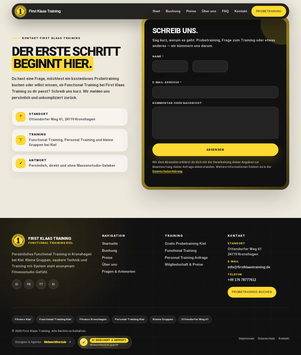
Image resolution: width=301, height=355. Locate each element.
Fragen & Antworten (118, 271)
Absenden (215, 149)
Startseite (110, 243)
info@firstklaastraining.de (249, 267)
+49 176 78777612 (242, 280)
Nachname (201, 75)
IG (16, 284)
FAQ (225, 11)
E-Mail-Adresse (166, 82)
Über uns (209, 11)
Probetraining (269, 11)
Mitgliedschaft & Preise (184, 264)
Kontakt (240, 11)
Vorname (159, 75)
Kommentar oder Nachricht (177, 103)
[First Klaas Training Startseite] (18, 240)
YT (41, 284)
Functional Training (181, 250)
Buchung (173, 11)
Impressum (246, 338)
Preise (191, 11)
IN (53, 284)
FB (29, 284)
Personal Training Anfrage (186, 258)
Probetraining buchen (252, 292)
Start (156, 11)
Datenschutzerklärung (167, 171)
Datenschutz (266, 338)
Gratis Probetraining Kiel (185, 243)
